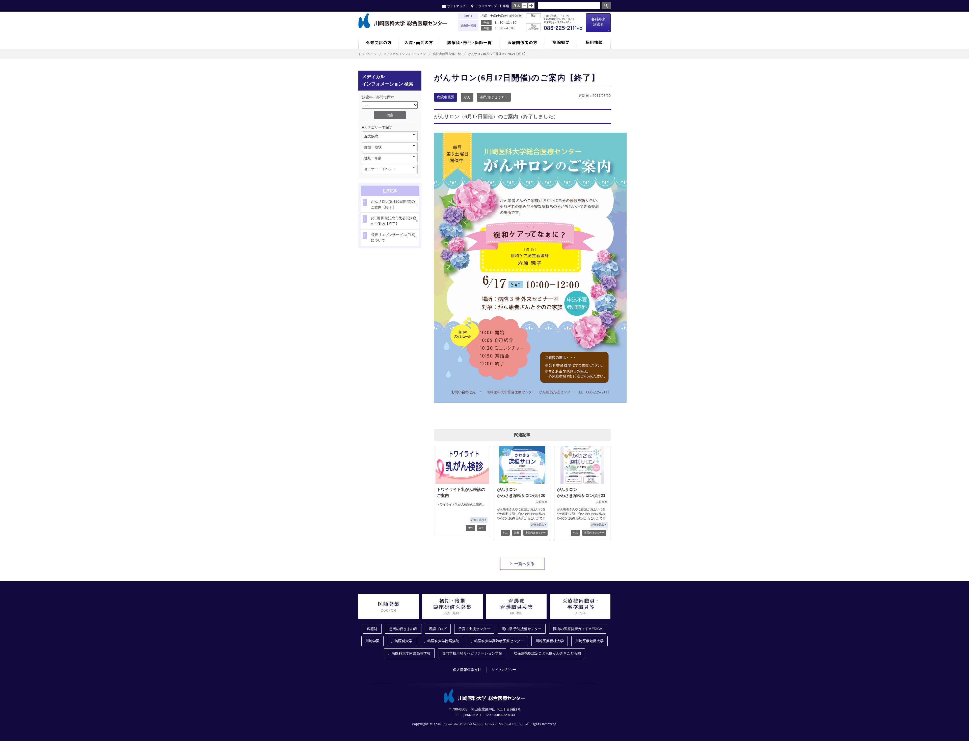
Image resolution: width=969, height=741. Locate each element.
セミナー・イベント (380, 169)
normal (524, 5)
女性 (470, 527)
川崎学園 (372, 641)
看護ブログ (438, 629)
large (531, 5)
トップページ (367, 54)
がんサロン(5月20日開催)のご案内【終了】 (389, 204)
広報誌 (372, 629)
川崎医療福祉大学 (549, 641)
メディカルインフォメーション (405, 54)
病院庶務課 (445, 97)
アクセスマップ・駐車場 (492, 6)
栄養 (516, 532)
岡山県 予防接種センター (522, 629)
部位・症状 (373, 147)
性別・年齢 (373, 158)
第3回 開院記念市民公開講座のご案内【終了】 (390, 221)
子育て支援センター (474, 629)
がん (467, 97)
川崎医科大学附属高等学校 (409, 653)
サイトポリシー (504, 670)
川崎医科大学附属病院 (441, 641)
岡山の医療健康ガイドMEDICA (577, 629)
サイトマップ (456, 6)
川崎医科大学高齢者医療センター (497, 641)
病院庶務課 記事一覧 (447, 54)
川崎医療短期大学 (589, 641)
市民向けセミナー (494, 97)
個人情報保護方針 (467, 670)
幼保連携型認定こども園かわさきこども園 (547, 653)
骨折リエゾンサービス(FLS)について (389, 237)
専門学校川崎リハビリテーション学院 (472, 653)
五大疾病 (371, 136)
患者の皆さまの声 (403, 629)
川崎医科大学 (401, 641)
